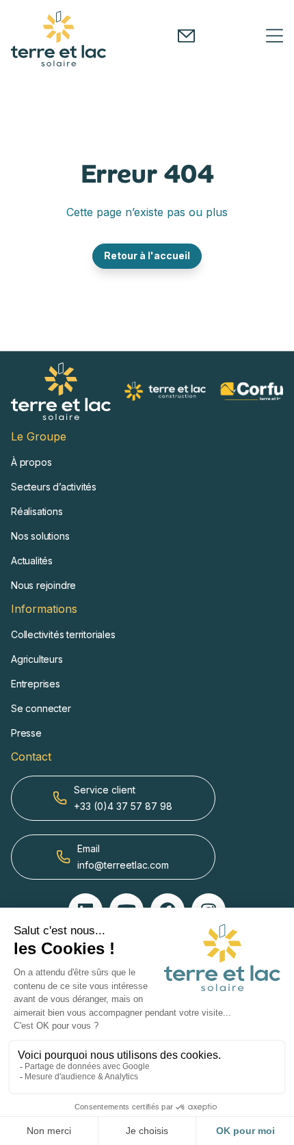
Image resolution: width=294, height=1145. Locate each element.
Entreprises (35, 683)
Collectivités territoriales (63, 634)
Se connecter (41, 708)
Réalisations (37, 511)
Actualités (32, 560)
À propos (31, 462)
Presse (26, 733)
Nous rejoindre (43, 585)
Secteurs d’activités (53, 486)
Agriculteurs (37, 659)
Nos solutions (40, 536)
